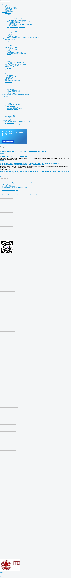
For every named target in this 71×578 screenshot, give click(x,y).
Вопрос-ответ (7, 100)
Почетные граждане (8, 10)
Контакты (8, 61)
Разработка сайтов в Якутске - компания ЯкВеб (8, 576)
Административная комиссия (10, 39)
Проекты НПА (9, 45)
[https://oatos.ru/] (9, 488)
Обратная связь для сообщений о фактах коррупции (14, 126)
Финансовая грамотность (11, 93)
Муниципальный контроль (9, 72)
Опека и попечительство (9, 78)
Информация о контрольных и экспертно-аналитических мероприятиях (19, 24)
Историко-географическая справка (11, 7)
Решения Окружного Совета (12, 36)
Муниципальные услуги (9, 69)
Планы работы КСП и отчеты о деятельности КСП (16, 27)
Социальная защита (8, 82)
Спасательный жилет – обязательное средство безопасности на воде (14, 187)
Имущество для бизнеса (9, 105)
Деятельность (9, 33)
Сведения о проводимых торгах (12, 109)
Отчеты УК (9, 51)
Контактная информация (11, 106)
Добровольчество (10, 75)
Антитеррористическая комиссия (10, 41)
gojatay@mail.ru (8, 574)
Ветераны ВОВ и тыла (9, 11)
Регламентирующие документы (12, 114)
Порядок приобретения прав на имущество (14, 108)
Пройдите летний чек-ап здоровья (8, 180)
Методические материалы (9, 123)
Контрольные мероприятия (13, 25)
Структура (8, 29)
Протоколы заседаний (10, 113)
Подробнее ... (2, 153)
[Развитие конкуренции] (8, 424)
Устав (6, 6)
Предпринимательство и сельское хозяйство (12, 80)
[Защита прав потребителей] (7, 359)
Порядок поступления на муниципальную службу (15, 62)
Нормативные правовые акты (10, 116)
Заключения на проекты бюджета (15, 22)
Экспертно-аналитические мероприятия (16, 26)
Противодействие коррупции (7, 120)
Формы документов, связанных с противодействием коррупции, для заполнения (19, 124)
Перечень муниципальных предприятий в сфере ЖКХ (16, 53)
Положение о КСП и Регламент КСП (15, 18)
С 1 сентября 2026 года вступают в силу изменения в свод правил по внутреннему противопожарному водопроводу (23, 184)
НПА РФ (8, 117)
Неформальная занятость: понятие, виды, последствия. (14, 156)
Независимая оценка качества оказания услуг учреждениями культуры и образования (17, 193)
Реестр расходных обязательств (14, 87)
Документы (9, 17)
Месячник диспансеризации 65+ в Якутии (10, 183)
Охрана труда (7, 79)
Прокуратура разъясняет (6, 96)
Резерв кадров (9, 63)
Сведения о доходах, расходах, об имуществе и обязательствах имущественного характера (23, 37)
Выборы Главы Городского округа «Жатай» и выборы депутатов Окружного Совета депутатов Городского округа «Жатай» (24, 194)
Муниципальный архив (9, 71)
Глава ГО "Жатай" (8, 13)
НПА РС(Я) (9, 118)
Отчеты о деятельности (11, 112)
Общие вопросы (9, 103)
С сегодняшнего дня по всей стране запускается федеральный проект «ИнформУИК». (17, 182)
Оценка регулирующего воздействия (13, 90)
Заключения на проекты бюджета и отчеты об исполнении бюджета (19, 21)
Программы (9, 68)
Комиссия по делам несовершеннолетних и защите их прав (15, 64)
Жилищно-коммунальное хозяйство (11, 47)
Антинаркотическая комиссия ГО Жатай (12, 40)
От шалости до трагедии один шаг (8, 186)
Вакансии (8, 58)
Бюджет (8, 84)
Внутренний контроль (11, 89)
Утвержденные (9, 46)
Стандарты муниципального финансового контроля (18, 20)
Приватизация (9, 55)
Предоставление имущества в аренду (13, 104)
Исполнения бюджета (12, 23)
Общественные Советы (9, 77)
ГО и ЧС (6, 43)
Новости (8, 50)
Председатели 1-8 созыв (11, 34)
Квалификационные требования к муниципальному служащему (18, 60)
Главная (3, 4)
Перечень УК (9, 54)
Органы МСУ (4, 12)
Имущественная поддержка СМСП (8, 99)
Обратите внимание (6, 192)
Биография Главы (10, 14)
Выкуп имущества (10, 101)
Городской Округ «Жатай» (7, 5)
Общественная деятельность (10, 74)
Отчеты (8, 67)
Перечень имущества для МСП (12, 107)
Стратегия (8, 92)
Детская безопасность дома (7, 185)
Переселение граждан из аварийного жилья (14, 52)
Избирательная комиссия (9, 9)
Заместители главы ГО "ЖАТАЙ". (11, 15)
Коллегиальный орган (8, 110)
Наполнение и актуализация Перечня (13, 102)
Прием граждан (9, 35)
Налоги (10, 85)
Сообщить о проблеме (8, 141)
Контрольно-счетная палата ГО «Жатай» (12, 16)
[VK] (6, 225)
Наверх (1, 572)
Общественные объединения (12, 76)
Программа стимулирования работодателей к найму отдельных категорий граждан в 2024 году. (24, 151)
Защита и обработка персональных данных (10, 190)
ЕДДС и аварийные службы (12, 49)
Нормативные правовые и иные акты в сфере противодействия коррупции (18, 121)
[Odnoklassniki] (6, 239)
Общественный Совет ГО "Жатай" (11, 8)
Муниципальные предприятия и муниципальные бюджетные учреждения (15, 94)
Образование (7, 73)
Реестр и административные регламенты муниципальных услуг (18, 70)
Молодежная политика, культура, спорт (12, 65)
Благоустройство (10, 48)
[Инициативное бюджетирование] (7, 375)
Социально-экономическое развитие (13, 91)
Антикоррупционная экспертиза (10, 122)
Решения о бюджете (12, 88)
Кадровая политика (8, 57)
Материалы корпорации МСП (10, 115)
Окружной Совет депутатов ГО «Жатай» (12, 31)
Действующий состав (10, 32)
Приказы (10, 19)
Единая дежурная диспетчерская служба (9, 95)
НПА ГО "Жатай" (10, 119)
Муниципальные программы (10, 66)
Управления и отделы (10, 30)
